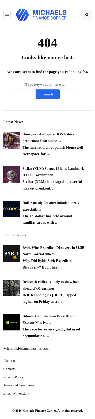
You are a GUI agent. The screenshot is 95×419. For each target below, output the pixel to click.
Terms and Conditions (18, 385)
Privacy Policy (13, 377)
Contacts (9, 369)
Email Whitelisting (16, 393)
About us (9, 361)
